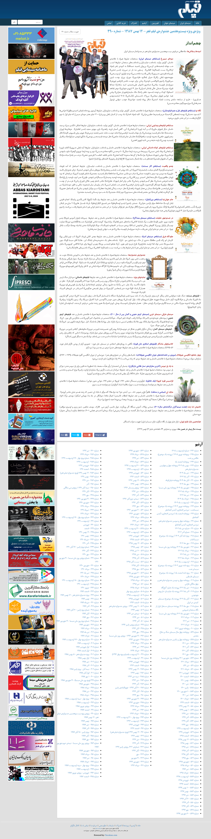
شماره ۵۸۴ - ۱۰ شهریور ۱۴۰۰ (187, 691)
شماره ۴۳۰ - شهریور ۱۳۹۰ (89, 565)
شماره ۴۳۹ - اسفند (91, 528)
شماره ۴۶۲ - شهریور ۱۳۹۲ (139, 761)
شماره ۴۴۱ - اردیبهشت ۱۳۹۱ (88, 521)
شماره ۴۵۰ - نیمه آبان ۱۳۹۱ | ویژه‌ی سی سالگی (81, 487)
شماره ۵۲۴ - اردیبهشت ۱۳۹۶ (138, 532)
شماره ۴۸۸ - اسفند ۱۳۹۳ (139, 665)
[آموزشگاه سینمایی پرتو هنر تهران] (31, 384)
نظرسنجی (102, 825)
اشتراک (134, 23)
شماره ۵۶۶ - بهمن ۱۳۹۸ (189, 743)
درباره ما (94, 825)
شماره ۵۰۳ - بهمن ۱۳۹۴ (140, 610)
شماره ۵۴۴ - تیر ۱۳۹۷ (140, 458)
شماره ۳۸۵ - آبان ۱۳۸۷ (90, 735)
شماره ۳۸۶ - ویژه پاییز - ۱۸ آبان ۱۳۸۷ (85, 732)
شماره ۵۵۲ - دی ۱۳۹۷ (190, 795)
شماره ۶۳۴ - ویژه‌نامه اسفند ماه (186, 461)
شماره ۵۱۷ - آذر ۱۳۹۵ (140, 558)
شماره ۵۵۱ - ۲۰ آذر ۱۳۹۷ (189, 798)
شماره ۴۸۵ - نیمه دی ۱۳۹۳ (138, 676)
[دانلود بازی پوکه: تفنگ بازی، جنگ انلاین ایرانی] (31, 114)
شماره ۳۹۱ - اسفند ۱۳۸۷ (89, 710)
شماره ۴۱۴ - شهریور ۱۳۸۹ (89, 624)
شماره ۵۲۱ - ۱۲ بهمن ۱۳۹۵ (139, 543)
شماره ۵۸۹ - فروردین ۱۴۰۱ (188, 673)
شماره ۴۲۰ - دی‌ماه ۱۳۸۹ (89, 602)
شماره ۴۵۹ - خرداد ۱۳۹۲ (89, 454)
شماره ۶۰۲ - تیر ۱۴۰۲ (190, 621)
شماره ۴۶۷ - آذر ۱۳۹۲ (140, 743)
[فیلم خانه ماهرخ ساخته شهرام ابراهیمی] (31, 233)
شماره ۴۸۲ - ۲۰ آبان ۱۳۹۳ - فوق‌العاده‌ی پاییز (132, 687)
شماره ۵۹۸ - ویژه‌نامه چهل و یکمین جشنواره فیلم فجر (178, 639)
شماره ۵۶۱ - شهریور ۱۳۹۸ (188, 761)
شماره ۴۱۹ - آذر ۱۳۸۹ (91, 606)
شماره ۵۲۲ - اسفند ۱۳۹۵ (139, 539)
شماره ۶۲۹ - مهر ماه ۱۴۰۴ (189, 484)
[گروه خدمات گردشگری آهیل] (31, 421)
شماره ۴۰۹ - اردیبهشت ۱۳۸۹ (88, 643)
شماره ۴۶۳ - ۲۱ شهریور (140, 758)
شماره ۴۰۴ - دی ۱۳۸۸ (90, 661)
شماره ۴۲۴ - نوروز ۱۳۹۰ (90, 587)
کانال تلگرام (74, 825)
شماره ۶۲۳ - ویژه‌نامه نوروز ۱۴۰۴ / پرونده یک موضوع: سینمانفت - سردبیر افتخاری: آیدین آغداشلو (178, 508)
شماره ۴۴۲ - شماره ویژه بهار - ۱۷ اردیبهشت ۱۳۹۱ (80, 517)
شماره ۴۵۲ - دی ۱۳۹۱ (90, 480)
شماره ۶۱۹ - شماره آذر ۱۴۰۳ (188, 532)
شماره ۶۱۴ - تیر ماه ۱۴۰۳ (189, 554)
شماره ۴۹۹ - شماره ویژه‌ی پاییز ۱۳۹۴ (135, 624)
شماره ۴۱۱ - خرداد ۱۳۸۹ (90, 636)
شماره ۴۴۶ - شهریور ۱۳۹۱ (89, 502)
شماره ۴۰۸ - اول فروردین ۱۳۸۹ (87, 647)
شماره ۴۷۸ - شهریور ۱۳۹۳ (139, 702)
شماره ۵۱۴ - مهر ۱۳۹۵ (140, 569)
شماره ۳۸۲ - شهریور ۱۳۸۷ (89, 750)
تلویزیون (155, 23)
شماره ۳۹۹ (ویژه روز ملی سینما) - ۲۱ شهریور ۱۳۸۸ (80, 680)
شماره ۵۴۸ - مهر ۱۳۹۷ (190, 810)
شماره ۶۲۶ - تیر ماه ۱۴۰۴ (189, 495)
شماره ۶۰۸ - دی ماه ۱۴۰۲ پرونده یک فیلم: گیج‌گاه (179, 587)
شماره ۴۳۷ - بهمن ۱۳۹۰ (90, 536)
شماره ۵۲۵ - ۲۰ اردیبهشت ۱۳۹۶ (136, 528)
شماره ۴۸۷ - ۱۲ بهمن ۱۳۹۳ (139, 669)
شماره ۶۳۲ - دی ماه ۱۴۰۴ (188, 473)
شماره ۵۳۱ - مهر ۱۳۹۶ (140, 506)
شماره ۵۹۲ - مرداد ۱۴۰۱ (189, 661)
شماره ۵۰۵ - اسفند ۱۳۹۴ (139, 602)
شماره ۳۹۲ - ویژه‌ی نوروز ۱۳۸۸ (87, 706)
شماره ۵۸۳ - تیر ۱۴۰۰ (190, 695)
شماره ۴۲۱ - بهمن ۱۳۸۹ (90, 598)
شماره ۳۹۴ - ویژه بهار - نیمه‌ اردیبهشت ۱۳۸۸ (82, 698)
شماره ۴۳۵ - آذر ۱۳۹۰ (90, 543)
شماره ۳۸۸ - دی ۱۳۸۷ (90, 724)
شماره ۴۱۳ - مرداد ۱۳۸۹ (90, 628)
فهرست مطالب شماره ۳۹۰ (69, 31)
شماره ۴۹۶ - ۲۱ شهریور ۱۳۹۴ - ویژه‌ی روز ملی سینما (129, 636)
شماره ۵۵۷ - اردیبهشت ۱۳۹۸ (187, 776)
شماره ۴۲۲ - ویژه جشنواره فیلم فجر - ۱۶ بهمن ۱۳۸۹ (79, 595)
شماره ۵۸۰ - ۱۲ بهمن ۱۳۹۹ (188, 706)
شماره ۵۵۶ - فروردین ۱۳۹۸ (188, 780)
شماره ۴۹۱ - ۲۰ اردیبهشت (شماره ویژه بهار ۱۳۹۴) (130, 654)
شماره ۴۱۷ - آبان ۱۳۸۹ (90, 613)
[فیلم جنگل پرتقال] (31, 266)
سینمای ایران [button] (185, 23)
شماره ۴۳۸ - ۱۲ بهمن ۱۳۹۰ (89, 532)
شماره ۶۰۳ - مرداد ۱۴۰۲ (189, 617)
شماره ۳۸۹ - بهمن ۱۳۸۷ (90, 721)
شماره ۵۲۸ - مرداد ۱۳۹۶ (140, 517)
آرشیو (144, 23)
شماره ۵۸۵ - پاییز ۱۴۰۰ (189, 687)
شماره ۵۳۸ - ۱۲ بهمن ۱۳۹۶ (139, 480)
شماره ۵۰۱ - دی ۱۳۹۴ (140, 617)
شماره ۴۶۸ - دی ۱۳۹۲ (140, 739)
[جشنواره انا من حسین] (31, 498)
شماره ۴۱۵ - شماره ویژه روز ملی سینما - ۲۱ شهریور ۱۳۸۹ (77, 621)
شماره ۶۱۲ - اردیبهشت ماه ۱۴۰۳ (186, 561)
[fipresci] (31, 282)
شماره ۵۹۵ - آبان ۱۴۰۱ (190, 650)
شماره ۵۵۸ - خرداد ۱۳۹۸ (189, 773)
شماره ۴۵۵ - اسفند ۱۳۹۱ (89, 469)
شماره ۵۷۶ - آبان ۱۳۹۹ (190, 721)
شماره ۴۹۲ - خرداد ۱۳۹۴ (139, 650)
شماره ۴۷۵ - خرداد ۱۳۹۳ (139, 713)
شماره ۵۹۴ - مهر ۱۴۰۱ (190, 654)
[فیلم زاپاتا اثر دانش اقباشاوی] (31, 347)
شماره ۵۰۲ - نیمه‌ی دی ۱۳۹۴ (138, 613)
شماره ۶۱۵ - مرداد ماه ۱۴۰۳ (188, 550)
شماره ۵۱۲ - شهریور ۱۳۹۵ (139, 576)
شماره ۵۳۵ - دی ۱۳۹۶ (140, 491)
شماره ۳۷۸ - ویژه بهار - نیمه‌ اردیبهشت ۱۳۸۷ (82, 765)
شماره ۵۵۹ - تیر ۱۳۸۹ (190, 769)
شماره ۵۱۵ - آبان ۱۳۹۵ (140, 565)
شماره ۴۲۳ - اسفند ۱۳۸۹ (89, 591)
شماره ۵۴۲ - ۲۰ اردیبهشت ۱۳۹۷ (136, 465)
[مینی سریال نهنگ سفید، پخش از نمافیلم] (31, 129)
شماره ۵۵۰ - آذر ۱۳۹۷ (190, 802)
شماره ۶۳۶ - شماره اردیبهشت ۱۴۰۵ (185, 450)
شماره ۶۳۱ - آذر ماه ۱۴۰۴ (189, 476)
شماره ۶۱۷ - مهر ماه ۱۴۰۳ (189, 543)
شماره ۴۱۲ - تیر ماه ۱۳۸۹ (89, 632)
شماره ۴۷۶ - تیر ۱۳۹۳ (140, 710)
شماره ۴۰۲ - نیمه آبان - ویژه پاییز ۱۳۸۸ (84, 669)
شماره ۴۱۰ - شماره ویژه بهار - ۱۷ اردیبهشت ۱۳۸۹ (80, 639)
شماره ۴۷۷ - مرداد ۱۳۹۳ (139, 706)
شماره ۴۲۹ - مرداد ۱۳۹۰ (90, 569)
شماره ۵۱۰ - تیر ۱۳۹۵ (141, 584)
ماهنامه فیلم (98, 828)
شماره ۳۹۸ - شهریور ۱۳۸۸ (89, 684)
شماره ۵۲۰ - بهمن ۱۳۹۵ (140, 547)
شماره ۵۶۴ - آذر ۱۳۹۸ (190, 750)
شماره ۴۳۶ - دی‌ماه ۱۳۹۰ (89, 539)
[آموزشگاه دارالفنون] (31, 513)
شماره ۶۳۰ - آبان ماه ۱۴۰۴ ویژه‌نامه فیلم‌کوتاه (182, 480)
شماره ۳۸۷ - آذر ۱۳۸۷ (90, 728)
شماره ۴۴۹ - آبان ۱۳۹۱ (90, 491)
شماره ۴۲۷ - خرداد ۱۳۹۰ (89, 576)
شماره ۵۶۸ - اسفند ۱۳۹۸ (189, 735)
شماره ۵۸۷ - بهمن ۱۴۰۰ (189, 680)
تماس (109, 23)
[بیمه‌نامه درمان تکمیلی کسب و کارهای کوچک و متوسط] (31, 35)
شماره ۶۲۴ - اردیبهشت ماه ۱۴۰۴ (186, 502)
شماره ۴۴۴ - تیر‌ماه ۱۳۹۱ (89, 510)
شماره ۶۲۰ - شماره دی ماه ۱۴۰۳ (186, 528)
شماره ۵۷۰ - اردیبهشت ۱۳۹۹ (187, 728)
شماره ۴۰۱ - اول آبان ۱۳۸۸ (89, 673)
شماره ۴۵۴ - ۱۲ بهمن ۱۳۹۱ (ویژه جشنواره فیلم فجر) (79, 473)
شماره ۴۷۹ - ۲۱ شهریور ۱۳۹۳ (138, 698)
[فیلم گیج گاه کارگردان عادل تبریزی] (31, 250)
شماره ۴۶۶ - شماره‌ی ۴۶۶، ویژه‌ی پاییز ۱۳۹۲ (132, 747)
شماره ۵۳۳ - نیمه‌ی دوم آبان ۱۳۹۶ (136, 498)
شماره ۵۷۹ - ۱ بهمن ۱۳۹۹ (188, 710)
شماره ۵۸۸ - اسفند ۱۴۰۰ (189, 676)
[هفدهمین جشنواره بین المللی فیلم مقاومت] (31, 405)
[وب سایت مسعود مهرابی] (31, 307)
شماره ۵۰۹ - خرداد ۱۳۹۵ (139, 587)
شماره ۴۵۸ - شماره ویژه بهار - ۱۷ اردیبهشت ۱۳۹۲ (80, 458)
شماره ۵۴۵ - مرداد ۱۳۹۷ (139, 454)
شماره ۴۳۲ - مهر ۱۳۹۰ (90, 554)
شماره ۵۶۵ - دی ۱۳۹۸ (190, 747)
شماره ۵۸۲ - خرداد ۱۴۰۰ (189, 698)
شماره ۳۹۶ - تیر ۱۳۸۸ (90, 691)
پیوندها (126, 825)
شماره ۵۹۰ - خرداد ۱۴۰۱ (189, 669)
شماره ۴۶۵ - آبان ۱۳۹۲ (140, 750)
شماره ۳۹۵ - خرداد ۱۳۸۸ (89, 695)
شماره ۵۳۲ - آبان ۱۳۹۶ (140, 502)
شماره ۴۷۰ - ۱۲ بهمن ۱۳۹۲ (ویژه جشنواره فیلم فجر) (129, 732)
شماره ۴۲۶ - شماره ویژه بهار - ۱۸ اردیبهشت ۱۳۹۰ (80, 580)
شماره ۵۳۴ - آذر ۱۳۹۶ (140, 495)
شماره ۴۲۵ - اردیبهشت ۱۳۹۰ (88, 584)
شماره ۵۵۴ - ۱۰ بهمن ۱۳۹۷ (188, 787)
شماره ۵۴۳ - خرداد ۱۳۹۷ (139, 461)
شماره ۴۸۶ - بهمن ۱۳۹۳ (140, 673)
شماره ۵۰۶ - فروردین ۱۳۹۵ (139, 598)
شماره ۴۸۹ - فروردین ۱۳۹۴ (139, 661)
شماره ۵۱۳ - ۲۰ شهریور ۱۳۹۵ (138, 573)
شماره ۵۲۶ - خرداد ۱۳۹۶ (139, 524)
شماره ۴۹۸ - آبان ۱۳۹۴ (140, 628)
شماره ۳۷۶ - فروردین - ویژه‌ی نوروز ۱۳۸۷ (83, 773)
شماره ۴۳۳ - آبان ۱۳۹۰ (90, 550)
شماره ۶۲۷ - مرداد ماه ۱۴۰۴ (188, 491)
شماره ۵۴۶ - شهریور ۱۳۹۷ (139, 450)
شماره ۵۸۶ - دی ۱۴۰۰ (190, 684)
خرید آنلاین (121, 23)
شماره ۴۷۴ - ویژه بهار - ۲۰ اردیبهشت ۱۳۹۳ (132, 717)
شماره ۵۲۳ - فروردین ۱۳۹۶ (139, 536)
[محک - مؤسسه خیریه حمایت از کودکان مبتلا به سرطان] (31, 82)
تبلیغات (111, 825)
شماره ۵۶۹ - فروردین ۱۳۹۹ (188, 732)
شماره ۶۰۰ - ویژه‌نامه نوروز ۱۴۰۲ (186, 628)
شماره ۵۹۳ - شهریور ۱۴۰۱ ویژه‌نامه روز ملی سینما (179, 658)
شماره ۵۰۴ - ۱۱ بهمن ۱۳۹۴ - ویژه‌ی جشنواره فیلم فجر (129, 606)
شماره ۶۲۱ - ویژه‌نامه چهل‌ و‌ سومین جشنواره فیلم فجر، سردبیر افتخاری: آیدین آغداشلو (178, 522)
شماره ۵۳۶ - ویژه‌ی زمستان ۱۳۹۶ (136, 487)
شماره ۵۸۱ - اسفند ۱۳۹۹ (189, 702)
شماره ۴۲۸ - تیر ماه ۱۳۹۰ (89, 573)
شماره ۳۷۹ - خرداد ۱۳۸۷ (89, 761)
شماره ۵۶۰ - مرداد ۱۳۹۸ (189, 765)
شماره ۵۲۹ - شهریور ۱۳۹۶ (139, 513)
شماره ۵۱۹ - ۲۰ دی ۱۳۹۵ (139, 550)
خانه (197, 23)
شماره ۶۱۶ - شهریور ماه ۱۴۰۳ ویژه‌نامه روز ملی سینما (178, 547)
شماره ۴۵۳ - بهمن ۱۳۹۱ (90, 476)
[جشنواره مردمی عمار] (31, 436)
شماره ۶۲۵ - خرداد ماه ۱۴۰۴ (187, 498)
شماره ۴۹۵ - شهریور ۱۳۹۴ (139, 639)
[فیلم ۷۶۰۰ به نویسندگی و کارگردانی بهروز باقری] (31, 169)
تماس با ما (85, 825)
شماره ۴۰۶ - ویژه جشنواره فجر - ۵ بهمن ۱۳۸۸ (82, 654)
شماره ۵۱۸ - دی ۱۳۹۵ (140, 554)
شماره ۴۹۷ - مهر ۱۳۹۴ (140, 632)
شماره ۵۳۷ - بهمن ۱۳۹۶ (140, 484)
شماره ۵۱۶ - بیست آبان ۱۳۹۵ (138, 561)
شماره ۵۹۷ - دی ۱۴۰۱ (190, 643)
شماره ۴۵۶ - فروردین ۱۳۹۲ (89, 465)
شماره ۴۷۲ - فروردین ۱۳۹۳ (139, 724)
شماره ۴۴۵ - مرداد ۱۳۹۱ (89, 506)
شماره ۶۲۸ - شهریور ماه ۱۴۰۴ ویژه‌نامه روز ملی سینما (178, 487)
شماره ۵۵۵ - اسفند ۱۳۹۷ (188, 784)
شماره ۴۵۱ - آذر (93, 484)
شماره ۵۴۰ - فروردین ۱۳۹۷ (139, 473)
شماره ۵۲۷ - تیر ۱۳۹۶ (140, 521)
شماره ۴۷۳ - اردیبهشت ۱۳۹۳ (138, 721)
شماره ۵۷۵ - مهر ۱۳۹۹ (190, 724)
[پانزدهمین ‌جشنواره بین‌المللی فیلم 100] (31, 51)
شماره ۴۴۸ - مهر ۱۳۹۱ (90, 495)
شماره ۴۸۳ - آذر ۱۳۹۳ (140, 684)
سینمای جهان (169, 23)
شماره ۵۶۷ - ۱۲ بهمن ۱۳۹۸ (188, 739)
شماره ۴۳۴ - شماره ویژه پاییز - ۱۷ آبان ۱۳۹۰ (82, 547)
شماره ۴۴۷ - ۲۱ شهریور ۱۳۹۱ (88, 498)
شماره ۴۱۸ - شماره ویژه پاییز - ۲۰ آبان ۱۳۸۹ (83, 610)
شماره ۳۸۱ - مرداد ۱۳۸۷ (90, 754)
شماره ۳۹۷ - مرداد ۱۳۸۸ (89, 687)
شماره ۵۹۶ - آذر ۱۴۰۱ (190, 647)
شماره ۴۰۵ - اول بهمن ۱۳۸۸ (88, 658)
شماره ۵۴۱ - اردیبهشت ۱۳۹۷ (138, 469)
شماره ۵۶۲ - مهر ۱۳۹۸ (190, 758)
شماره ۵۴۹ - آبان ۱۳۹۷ (190, 806)
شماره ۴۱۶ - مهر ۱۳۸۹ (90, 617)
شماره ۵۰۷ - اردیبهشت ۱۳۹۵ (138, 595)
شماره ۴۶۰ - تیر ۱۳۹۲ (91, 450)
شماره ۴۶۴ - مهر (142, 754)
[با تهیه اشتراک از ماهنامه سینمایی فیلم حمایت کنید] (31, 66)
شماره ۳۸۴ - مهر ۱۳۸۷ (90, 739)
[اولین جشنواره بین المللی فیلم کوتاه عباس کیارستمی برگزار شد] (31, 200)
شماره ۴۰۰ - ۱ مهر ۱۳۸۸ (90, 676)
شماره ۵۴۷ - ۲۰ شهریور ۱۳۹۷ (187, 813)
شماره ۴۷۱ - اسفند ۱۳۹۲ (139, 728)
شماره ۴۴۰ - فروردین (91, 524)
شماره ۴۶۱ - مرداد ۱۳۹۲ (140, 765)
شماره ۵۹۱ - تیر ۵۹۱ (190, 665)
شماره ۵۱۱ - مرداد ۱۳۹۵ (140, 580)
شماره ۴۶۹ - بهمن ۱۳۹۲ (140, 735)
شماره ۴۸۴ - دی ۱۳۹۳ (140, 680)
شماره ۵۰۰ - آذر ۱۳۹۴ (141, 621)
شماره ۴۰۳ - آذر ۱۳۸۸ (90, 665)
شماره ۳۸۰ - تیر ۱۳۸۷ (91, 758)
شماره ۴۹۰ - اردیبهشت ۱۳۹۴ (138, 658)
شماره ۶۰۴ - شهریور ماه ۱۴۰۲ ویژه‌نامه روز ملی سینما (178, 613)
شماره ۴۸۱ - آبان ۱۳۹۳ (140, 691)
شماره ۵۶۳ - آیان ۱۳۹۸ (189, 754)
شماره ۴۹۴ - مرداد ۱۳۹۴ (140, 643)
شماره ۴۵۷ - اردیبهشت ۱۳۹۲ (88, 461)
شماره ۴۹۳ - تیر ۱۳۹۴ (140, 647)
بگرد (14, 22)
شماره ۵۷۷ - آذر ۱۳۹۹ (190, 717)
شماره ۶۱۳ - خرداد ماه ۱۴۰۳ (188, 558)
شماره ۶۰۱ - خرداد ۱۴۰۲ (189, 624)
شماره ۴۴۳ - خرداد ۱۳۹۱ (89, 513)
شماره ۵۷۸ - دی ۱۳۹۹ (190, 713)
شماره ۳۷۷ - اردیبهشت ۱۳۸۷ (88, 769)
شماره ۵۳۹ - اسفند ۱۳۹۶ (139, 476)
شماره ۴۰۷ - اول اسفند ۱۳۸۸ (88, 650)
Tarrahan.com (111, 835)
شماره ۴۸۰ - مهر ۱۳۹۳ (140, 695)
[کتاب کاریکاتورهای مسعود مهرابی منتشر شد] (31, 149)
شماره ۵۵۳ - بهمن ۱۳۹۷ (189, 791)
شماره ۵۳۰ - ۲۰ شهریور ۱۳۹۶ (138, 510)
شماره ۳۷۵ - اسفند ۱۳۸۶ (89, 776)
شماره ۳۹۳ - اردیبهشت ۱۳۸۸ (88, 702)
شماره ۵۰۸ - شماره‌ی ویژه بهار (137, 591)
